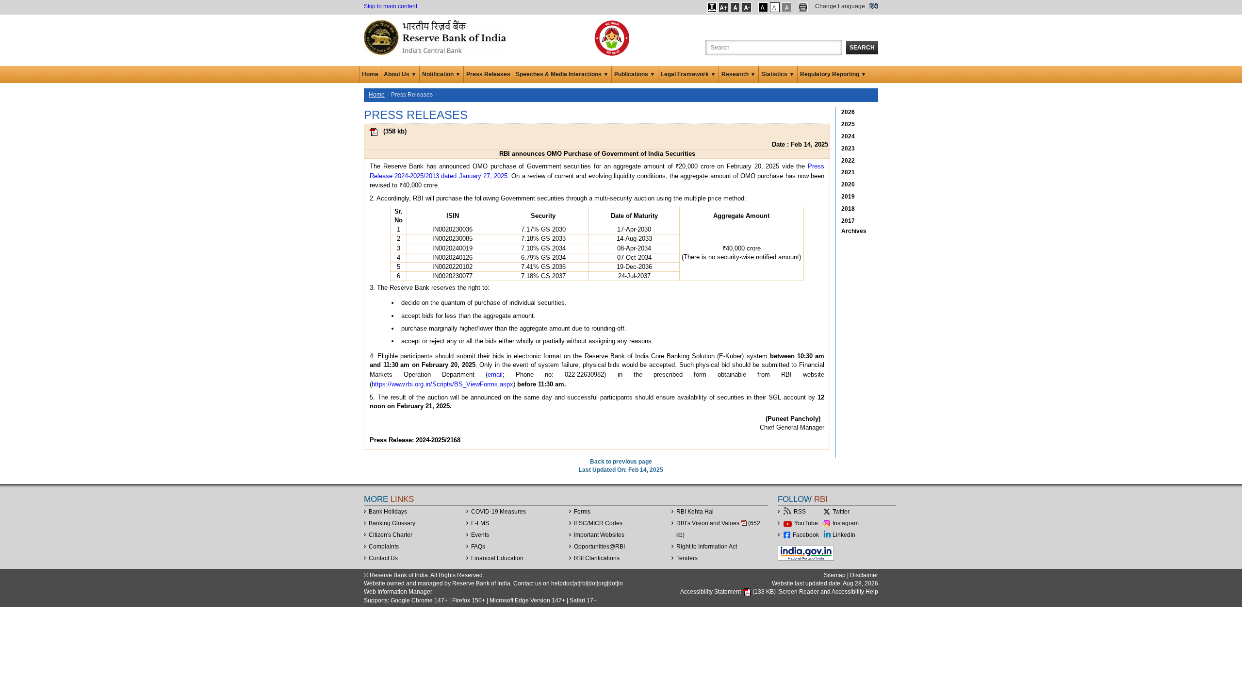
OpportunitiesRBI (599, 546)
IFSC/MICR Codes (598, 523)
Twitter (841, 511)
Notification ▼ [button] (441, 74)
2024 (848, 136)
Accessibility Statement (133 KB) (728, 591)
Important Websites (599, 535)
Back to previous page (621, 461)
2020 (848, 184)
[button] (712, 7)
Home (370, 74)
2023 (848, 148)
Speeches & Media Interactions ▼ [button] (562, 74)
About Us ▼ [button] (400, 74)
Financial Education (497, 558)
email (495, 374)
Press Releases (488, 74)
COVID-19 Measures (498, 511)
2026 (848, 112)
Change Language (840, 6)
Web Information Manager (398, 591)
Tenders (687, 558)
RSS (800, 511)
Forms (582, 511)
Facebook (806, 535)
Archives (853, 231)
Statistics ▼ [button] (778, 74)
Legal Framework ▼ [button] (688, 74)
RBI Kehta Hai (695, 511)
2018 (848, 208)
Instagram (846, 523)
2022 (848, 160)
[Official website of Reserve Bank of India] (436, 36)
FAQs (478, 546)
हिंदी (873, 6)
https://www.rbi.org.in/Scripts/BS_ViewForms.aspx (442, 384)
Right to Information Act (706, 546)
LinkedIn (844, 535)
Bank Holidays (388, 511)
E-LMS (480, 523)
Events (480, 535)
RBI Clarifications (597, 558)
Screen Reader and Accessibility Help (828, 591)
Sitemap (835, 575)
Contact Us (383, 558)
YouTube (806, 523)
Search (862, 47)
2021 (848, 172)
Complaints (384, 546)
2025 (848, 124)
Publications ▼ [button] (634, 74)
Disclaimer (864, 575)
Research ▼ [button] (738, 74)
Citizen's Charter (390, 535)
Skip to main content (390, 6)
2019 (848, 196)
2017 (848, 220)
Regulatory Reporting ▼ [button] (833, 74)
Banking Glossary (392, 523)
